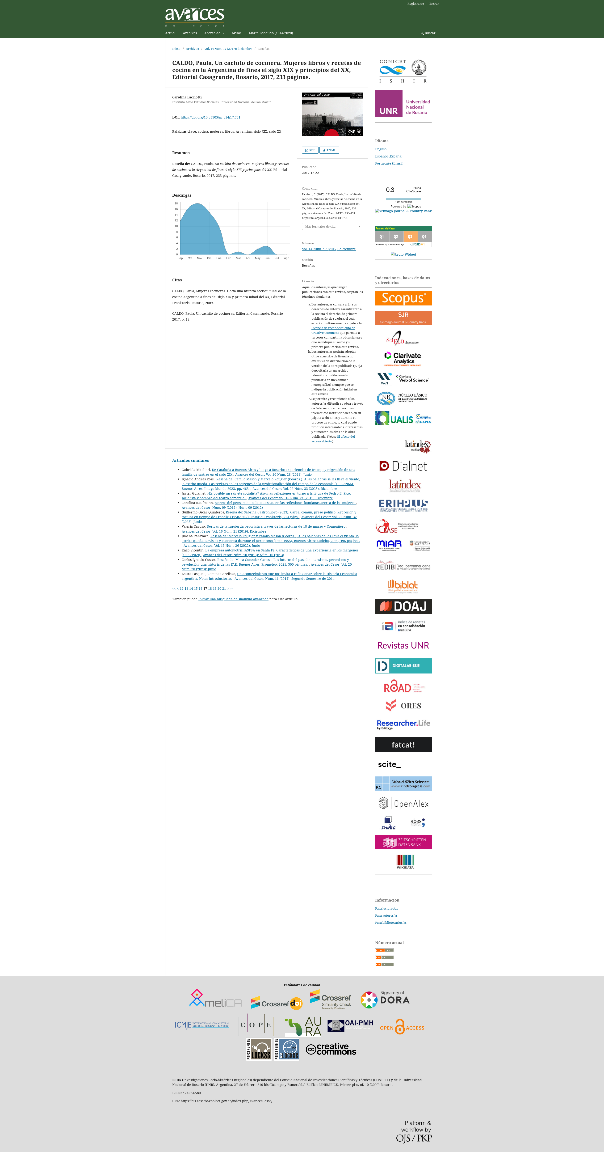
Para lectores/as (386, 908)
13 (186, 588)
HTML (331, 150)
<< (174, 588)
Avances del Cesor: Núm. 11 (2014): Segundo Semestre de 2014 (285, 578)
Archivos (190, 33)
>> (232, 588)
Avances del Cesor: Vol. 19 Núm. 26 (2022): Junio (222, 545)
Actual (170, 33)
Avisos (236, 33)
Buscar (430, 33)
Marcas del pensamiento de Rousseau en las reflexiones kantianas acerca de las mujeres (285, 502)
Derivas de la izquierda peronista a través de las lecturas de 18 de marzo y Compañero (276, 526)
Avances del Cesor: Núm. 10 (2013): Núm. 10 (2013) (243, 555)
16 (200, 588)
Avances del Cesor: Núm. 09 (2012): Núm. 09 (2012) (222, 507)
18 (210, 588)
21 (224, 588)
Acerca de (212, 33)
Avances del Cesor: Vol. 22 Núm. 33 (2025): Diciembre (294, 488)
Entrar (434, 3)
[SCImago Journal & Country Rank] (403, 211)
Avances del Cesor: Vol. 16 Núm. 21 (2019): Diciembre (290, 498)
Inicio (176, 49)
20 (219, 588)
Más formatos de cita (320, 226)
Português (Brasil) (389, 163)
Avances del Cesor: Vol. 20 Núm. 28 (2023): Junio (273, 474)
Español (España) (389, 156)
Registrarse (415, 3)
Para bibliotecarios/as (391, 922)
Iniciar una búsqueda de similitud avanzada (233, 599)
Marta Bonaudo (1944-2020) (271, 33)
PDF (312, 150)
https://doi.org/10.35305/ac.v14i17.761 (210, 117)
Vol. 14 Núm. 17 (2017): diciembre (228, 49)
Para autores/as (386, 915)
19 (215, 588)
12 (182, 588)
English (381, 149)
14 (191, 588)
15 (196, 588)
